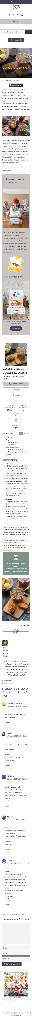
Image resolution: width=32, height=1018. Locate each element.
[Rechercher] (28, 32)
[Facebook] (18, 15)
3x (27, 433)
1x (21, 433)
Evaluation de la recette (10, 919)
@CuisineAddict (19, 568)
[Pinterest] (13, 15)
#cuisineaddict (22, 571)
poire (11, 440)
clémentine (10, 445)
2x (24, 433)
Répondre (7, 722)
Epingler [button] (17, 395)
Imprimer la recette (17, 384)
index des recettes (16, 40)
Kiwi (5, 683)
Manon (9, 733)
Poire (10, 683)
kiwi (11, 437)
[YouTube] (22, 15)
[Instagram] (9, 15)
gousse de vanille (17, 449)
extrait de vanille (22, 452)
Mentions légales (16, 1015)
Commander (16, 328)
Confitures (8, 680)
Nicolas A (10, 776)
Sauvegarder (17, 389)
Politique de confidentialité (22, 1013)
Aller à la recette (17, 85)
